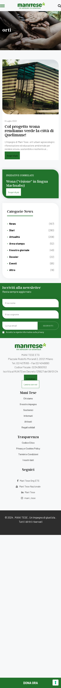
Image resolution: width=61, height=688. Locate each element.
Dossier (13, 256)
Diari (12, 230)
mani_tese (30, 497)
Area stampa (17, 243)
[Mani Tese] (31, 7)
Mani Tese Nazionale (30, 486)
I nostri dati (28, 460)
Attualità (14, 236)
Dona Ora (30, 683)
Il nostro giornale (19, 250)
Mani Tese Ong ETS (29, 480)
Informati (28, 415)
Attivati (28, 421)
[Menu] (2, 6)
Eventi (13, 263)
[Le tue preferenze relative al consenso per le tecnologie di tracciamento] (55, 682)
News (12, 223)
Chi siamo (28, 398)
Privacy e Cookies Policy (28, 448)
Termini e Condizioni (28, 454)
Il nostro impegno (28, 404)
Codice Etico (28, 442)
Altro (12, 269)
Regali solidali (28, 427)
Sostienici (28, 410)
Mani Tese (29, 492)
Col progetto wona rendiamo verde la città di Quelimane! (29, 130)
